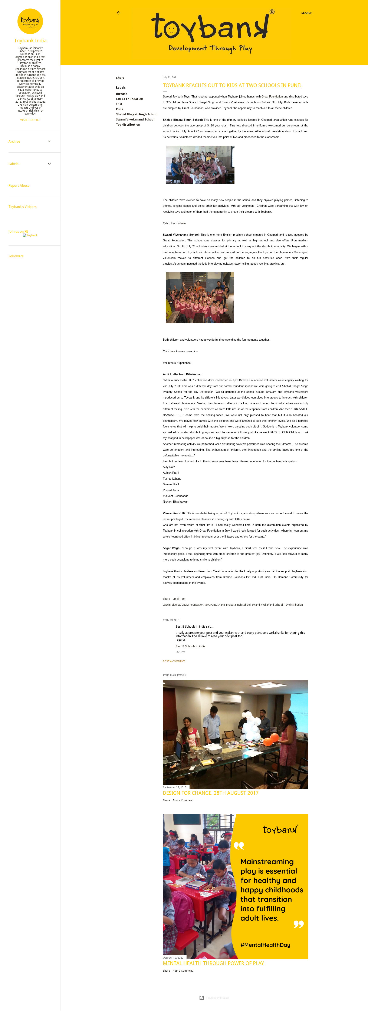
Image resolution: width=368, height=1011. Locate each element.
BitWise (121, 94)
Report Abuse (19, 186)
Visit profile (30, 120)
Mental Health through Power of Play (213, 963)
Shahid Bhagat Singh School (136, 114)
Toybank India (30, 41)
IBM (119, 104)
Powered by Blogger (217, 997)
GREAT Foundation (129, 99)
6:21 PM (180, 652)
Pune (120, 109)
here (183, 223)
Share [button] (120, 77)
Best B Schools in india (190, 626)
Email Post (179, 598)
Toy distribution (128, 124)
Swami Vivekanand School (135, 119)
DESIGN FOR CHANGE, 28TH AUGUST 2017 (211, 793)
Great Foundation (272, 96)
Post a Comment (174, 661)
